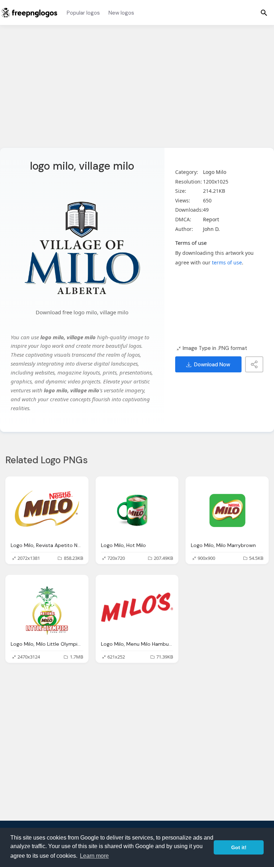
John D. (211, 229)
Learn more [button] (94, 856)
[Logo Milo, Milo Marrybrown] (227, 509)
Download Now (212, 364)
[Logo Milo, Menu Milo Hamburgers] (137, 607)
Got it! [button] (239, 847)
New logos (121, 12)
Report (211, 219)
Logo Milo (214, 172)
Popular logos (83, 12)
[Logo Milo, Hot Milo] (137, 509)
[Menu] (264, 12)
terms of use (227, 262)
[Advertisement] (137, 91)
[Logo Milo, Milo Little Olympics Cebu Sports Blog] (47, 607)
